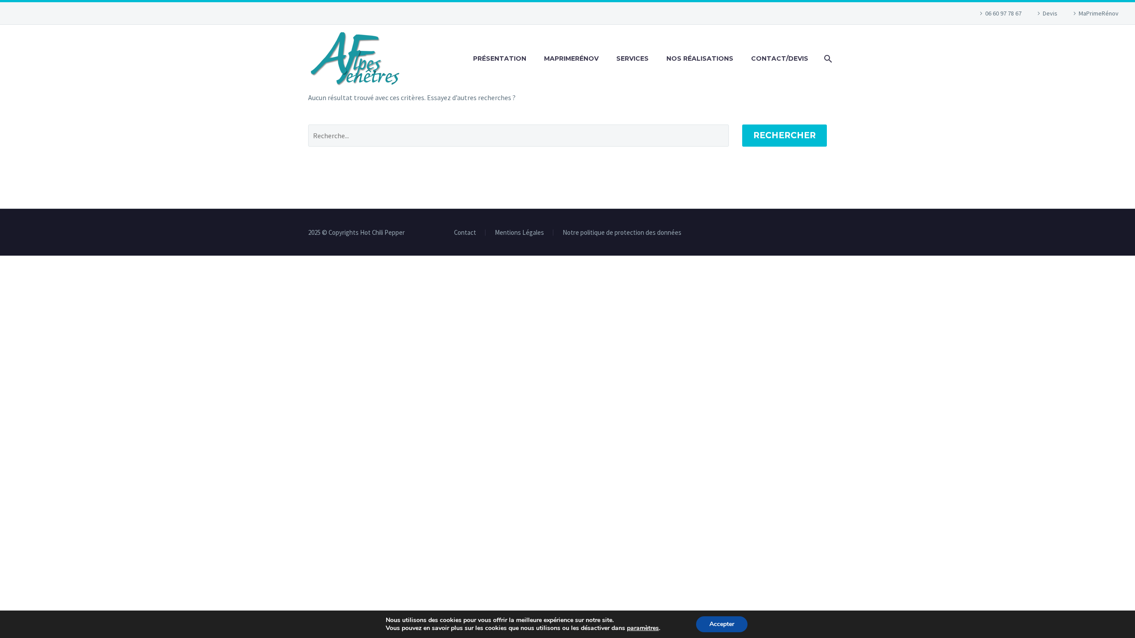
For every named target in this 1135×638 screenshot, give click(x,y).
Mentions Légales (519, 233)
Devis (1050, 13)
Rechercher (784, 135)
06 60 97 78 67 (1003, 13)
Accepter (721, 624)
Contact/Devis (779, 58)
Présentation (499, 58)
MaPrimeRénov (1099, 13)
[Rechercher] (826, 59)
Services (632, 58)
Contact (465, 233)
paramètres (643, 628)
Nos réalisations (699, 58)
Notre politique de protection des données (622, 233)
